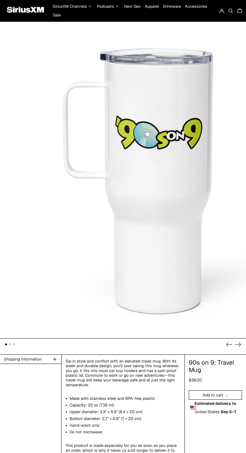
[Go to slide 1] (6, 344)
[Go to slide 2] (10, 344)
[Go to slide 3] (14, 344)
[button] (230, 10)
